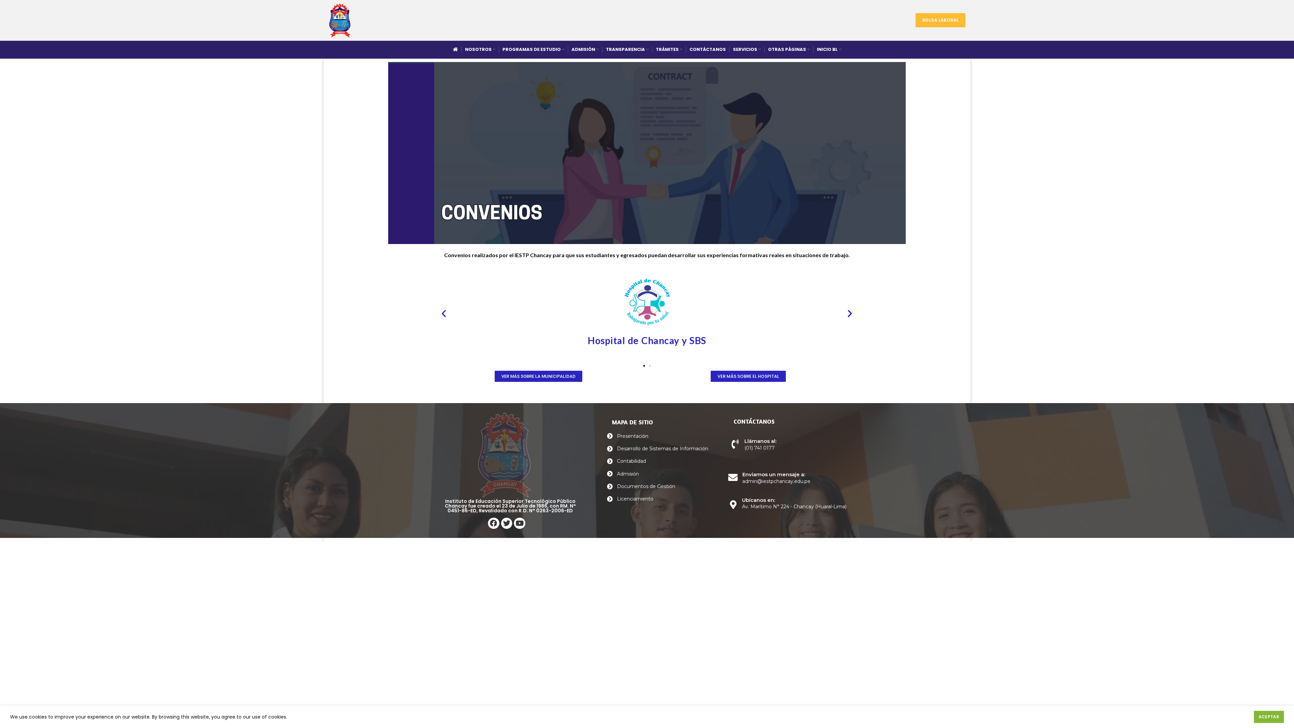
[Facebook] (493, 523)
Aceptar (1269, 717)
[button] (444, 313)
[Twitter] (507, 523)
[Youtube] (519, 523)
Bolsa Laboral (940, 20)
